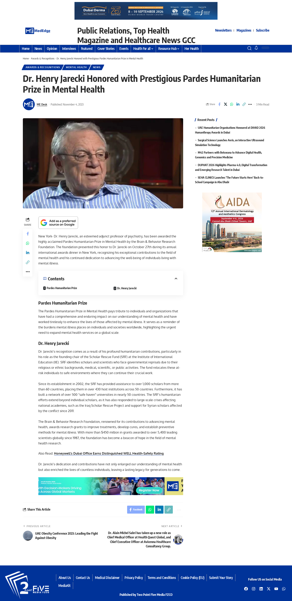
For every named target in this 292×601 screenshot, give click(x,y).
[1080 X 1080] (232, 222)
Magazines (244, 30)
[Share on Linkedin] (238, 104)
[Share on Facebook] (219, 104)
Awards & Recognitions (42, 58)
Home (26, 58)
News (97, 67)
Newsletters (223, 30)
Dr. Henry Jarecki (126, 288)
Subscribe (262, 30)
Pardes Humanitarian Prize (62, 288)
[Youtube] (276, 588)
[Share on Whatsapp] (231, 104)
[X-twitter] (269, 588)
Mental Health (76, 67)
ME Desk (42, 104)
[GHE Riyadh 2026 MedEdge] (146, 11)
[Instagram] (253, 588)
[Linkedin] (261, 588)
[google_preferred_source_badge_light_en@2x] (58, 222)
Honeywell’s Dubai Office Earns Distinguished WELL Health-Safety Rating (109, 453)
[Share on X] (225, 104)
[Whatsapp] (284, 588)
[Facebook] (246, 588)
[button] (242, 48)
